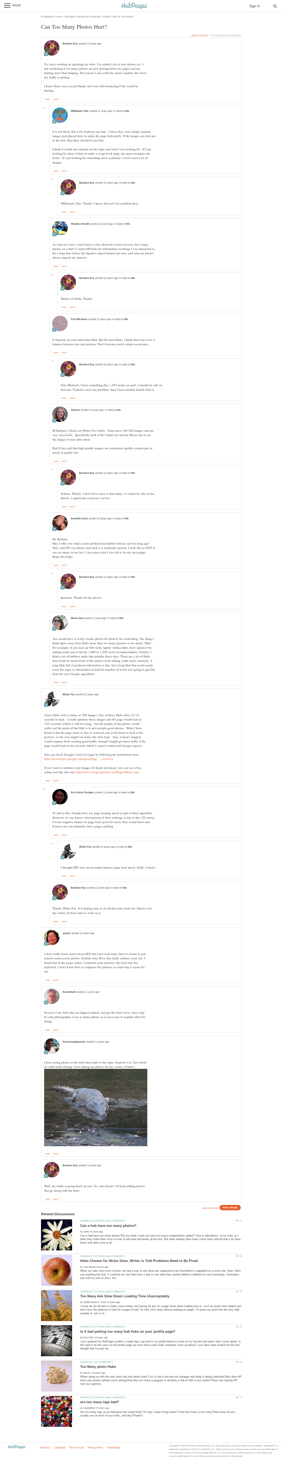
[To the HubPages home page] (16, 1447)
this (127, 111)
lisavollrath (69, 992)
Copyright (59, 1447)
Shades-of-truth (80, 223)
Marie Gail (77, 618)
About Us (45, 1447)
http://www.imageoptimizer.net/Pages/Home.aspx (108, 772)
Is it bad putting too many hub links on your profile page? (127, 1332)
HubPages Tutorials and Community (103, 1221)
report (56, 99)
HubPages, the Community (96, 1362)
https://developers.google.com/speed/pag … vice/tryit (78, 759)
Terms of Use (76, 1447)
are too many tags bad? (99, 1402)
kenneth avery (79, 518)
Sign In (254, 6)
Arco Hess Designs (82, 792)
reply (47, 99)
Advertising (113, 1447)
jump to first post (210, 1208)
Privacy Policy (95, 1447)
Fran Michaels (79, 319)
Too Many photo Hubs (98, 1367)
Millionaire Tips (79, 111)
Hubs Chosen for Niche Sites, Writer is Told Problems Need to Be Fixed (139, 1261)
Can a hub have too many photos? (108, 1226)
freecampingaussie (74, 1041)
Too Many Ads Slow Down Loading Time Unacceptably (124, 1296)
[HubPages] (134, 6)
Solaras (75, 410)
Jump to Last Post (200, 35)
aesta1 (67, 933)
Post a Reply (230, 1207)
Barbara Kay (70, 43)
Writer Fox (69, 694)
